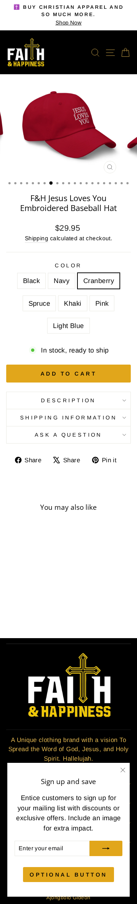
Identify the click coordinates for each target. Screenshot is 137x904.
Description (68, 400)
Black (31, 281)
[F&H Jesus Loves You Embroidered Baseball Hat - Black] (13, 606)
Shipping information (68, 418)
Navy (61, 281)
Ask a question (68, 435)
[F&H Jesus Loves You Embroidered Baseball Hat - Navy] (21, 606)
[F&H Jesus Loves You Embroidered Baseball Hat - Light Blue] (34, 612)
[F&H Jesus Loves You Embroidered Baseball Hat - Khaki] (46, 606)
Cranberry (98, 281)
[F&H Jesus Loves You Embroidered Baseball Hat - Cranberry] (30, 606)
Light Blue (68, 325)
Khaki (72, 303)
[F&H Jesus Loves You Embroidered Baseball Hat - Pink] (25, 612)
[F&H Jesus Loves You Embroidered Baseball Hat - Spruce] (38, 606)
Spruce (39, 303)
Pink (102, 303)
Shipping (37, 238)
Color (68, 265)
